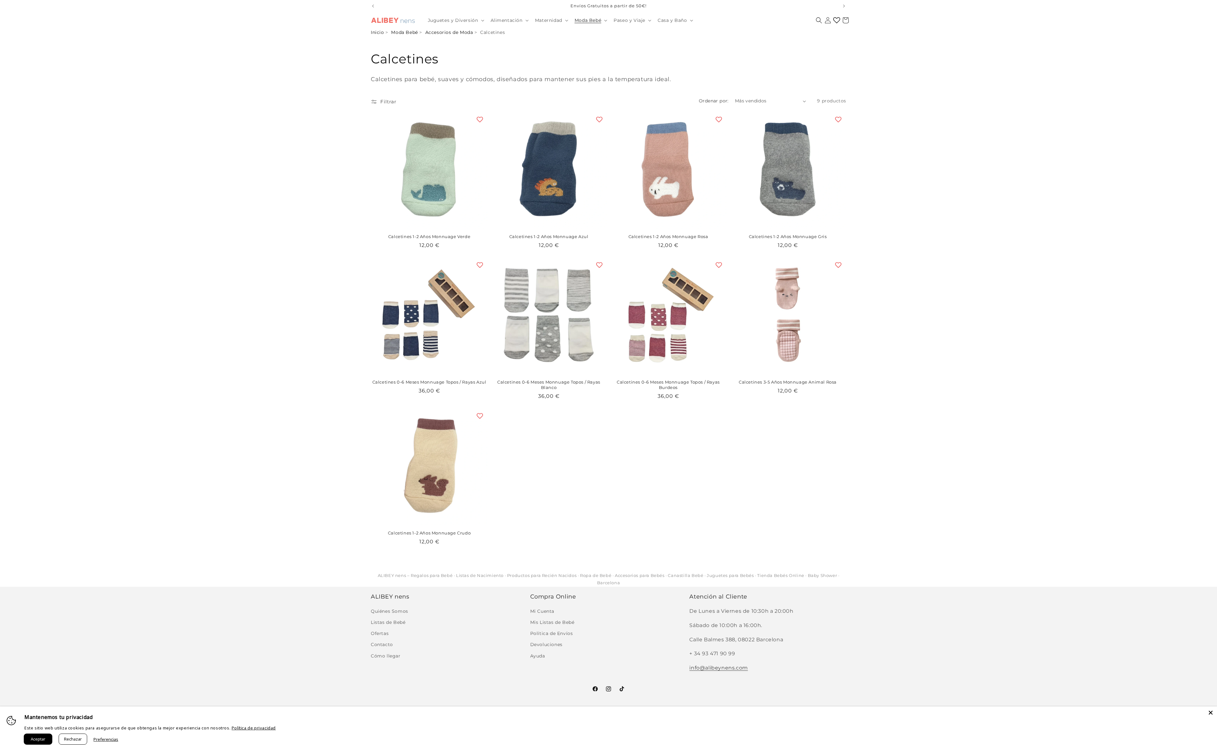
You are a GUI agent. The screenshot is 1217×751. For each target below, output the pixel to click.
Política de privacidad (254, 728)
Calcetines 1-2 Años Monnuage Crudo (429, 532)
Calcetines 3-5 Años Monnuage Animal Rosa (788, 382)
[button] (455, 20)
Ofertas (380, 633)
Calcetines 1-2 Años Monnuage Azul (549, 236)
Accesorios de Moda (449, 32)
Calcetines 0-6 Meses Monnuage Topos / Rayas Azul (429, 382)
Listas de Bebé (388, 622)
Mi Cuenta (542, 611)
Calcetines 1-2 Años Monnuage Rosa (668, 236)
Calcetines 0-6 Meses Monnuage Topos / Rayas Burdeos (668, 384)
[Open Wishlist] (837, 20)
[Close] (1210, 712)
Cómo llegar (386, 656)
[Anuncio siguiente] (844, 6)
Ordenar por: (714, 101)
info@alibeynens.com (718, 668)
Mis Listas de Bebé (552, 622)
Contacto (382, 644)
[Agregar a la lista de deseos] (479, 119)
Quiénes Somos (389, 611)
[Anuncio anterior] (373, 6)
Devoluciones (546, 644)
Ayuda (537, 656)
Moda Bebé (404, 32)
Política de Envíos (551, 633)
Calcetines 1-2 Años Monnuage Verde (429, 236)
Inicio (377, 32)
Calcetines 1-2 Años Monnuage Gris (788, 236)
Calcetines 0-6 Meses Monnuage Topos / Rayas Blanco (548, 384)
